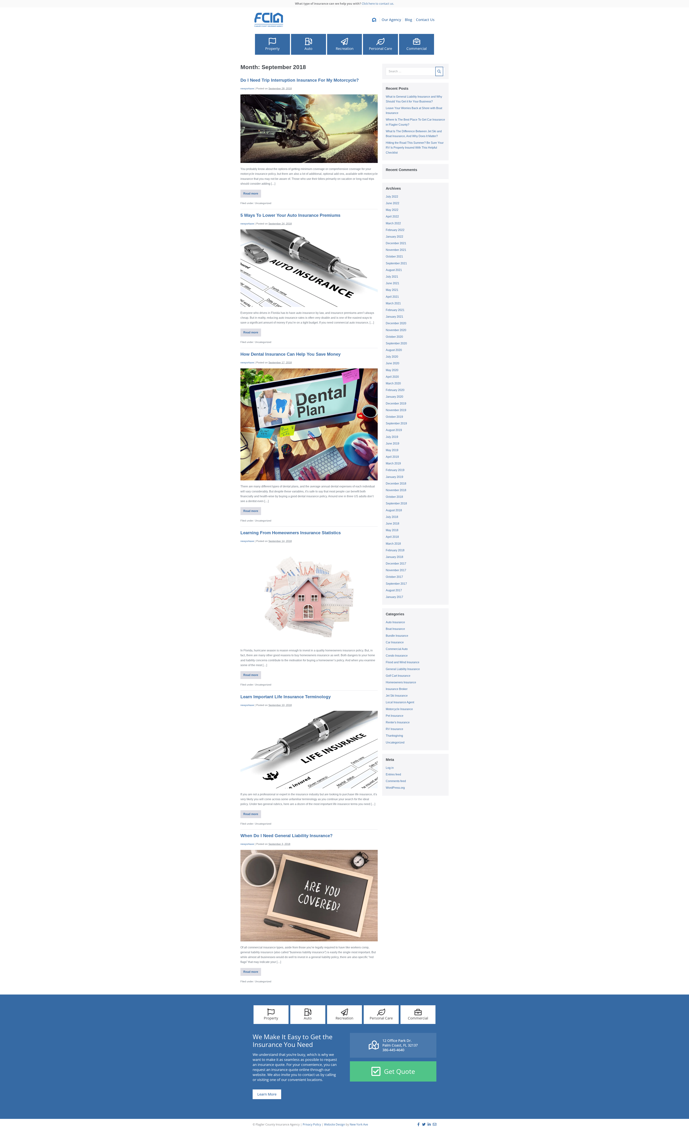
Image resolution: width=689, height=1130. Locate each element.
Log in (390, 767)
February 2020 (395, 390)
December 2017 (396, 563)
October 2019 (394, 416)
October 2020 (394, 336)
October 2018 (394, 496)
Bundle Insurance (397, 635)
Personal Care (380, 48)
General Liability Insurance (403, 669)
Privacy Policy (312, 1124)
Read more (252, 192)
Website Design (334, 1124)
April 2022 (392, 216)
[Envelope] (434, 1124)
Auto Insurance (395, 622)
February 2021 (395, 310)
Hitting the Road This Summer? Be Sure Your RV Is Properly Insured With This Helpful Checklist (415, 147)
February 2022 (395, 229)
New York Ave (359, 1124)
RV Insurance (394, 729)
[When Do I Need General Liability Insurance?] (309, 895)
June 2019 (392, 443)
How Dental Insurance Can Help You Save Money (290, 354)
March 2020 (393, 383)
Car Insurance (395, 642)
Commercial (416, 48)
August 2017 (394, 590)
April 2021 (392, 296)
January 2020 (394, 396)
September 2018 (396, 503)
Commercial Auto (397, 649)
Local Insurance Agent (400, 702)
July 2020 (392, 356)
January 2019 (394, 476)
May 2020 (392, 370)
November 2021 (396, 249)
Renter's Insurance (398, 722)
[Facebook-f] (418, 1124)
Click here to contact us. (378, 4)
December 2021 (396, 243)
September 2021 (396, 263)
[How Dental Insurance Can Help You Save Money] (309, 424)
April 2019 (392, 456)
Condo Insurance (397, 655)
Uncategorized (395, 742)
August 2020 (394, 350)
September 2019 (396, 423)
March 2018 (393, 543)
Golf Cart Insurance (398, 675)
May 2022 (392, 209)
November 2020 (396, 330)
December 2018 (396, 483)
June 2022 (392, 203)
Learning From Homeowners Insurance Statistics (290, 532)
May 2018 (392, 530)
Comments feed (396, 781)
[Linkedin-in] (429, 1124)
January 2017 (394, 596)
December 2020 (396, 323)
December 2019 (396, 403)
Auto (308, 48)
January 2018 (394, 556)
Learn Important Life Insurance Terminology (285, 696)
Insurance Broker (396, 689)
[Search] (439, 71)
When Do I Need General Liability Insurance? (286, 835)
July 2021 (392, 276)
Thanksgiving (394, 735)
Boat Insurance (395, 628)
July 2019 (392, 436)
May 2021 (392, 289)
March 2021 (393, 303)
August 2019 (394, 430)
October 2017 (394, 576)
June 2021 (392, 283)
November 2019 (396, 410)
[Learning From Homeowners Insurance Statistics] (309, 595)
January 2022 (394, 236)
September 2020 (396, 343)
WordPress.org (395, 787)
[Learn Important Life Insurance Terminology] (309, 749)
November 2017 (396, 570)
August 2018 (394, 510)
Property (272, 48)
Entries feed (393, 774)
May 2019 (392, 450)
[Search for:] (415, 71)
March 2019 (393, 463)
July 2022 (392, 196)
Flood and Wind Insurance (402, 662)
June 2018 (392, 523)
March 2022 (393, 223)
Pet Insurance (394, 715)
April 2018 (392, 536)
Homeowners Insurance (401, 682)
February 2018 (395, 550)
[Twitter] (424, 1124)
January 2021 (394, 316)
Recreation (344, 48)
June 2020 (392, 363)
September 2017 (396, 583)
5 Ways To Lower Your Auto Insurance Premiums (290, 215)
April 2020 (392, 376)
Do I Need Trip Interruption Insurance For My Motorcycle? (299, 80)
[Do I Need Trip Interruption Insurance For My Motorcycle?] (309, 128)
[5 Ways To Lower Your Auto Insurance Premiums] (309, 268)
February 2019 (395, 470)
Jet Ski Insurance (397, 695)
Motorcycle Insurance (399, 709)
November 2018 (396, 490)
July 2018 (392, 516)
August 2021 (394, 270)
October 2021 (394, 256)
